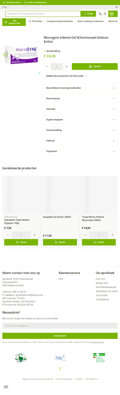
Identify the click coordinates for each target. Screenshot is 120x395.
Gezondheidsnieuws (106, 287)
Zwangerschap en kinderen (18, 55)
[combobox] (43, 14)
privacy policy (97, 342)
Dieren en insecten (18, 83)
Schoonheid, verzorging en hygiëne (18, 36)
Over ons (100, 279)
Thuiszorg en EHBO (18, 76)
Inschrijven (60, 335)
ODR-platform (91, 379)
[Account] (105, 13)
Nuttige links (102, 283)
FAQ (61, 279)
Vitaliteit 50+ (18, 62)
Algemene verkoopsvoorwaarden (38, 379)
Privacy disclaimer (64, 379)
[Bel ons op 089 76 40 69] (100, 13)
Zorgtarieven (102, 299)
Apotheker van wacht (107, 291)
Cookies (79, 379)
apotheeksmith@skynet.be (29, 295)
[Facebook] (60, 369)
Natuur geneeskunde (18, 69)
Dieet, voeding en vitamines (18, 45)
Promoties (8, 28)
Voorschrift (101, 295)
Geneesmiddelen (18, 89)
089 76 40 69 (19, 291)
